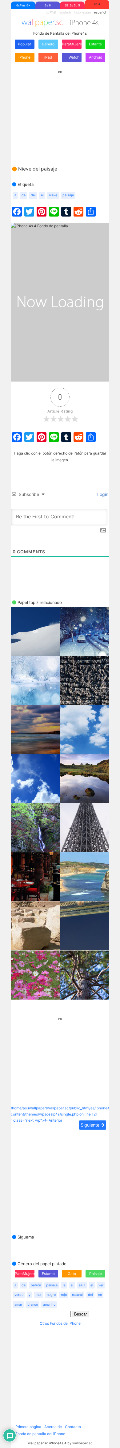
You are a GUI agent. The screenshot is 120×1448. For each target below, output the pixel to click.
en (100, 1295)
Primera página (28, 1426)
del (33, 195)
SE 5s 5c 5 (72, 5)
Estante (95, 44)
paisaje (68, 195)
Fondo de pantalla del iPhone (40, 1433)
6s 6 (48, 5)
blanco (32, 1305)
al (72, 1285)
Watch (73, 57)
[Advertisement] (60, 112)
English (65, 12)
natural (77, 1295)
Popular (24, 44)
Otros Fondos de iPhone (60, 1323)
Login (102, 494)
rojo (64, 1295)
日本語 (51, 12)
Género (48, 44)
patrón (36, 1285)
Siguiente (91, 1124)
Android (95, 57)
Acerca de (53, 1426)
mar (39, 1295)
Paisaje (95, 1273)
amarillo (49, 1305)
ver (100, 1285)
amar (18, 1305)
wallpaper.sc (82, 1443)
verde (18, 1295)
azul (82, 1285)
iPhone (24, 57)
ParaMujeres (72, 44)
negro (51, 1295)
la (64, 1285)
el (42, 195)
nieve (53, 195)
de (24, 195)
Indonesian (82, 12)
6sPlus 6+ (23, 5)
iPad (48, 57)
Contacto (73, 1426)
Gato (72, 1273)
